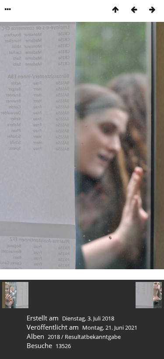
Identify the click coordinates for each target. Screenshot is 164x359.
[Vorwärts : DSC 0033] (152, 9)
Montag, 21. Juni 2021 (109, 327)
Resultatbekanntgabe (93, 337)
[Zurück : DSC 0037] (134, 9)
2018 (54, 337)
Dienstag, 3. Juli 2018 (88, 318)
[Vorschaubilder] (115, 9)
